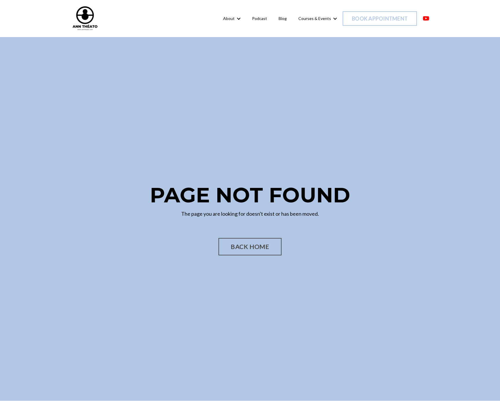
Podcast (259, 18)
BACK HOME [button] (250, 246)
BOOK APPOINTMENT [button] (380, 18)
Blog (283, 18)
